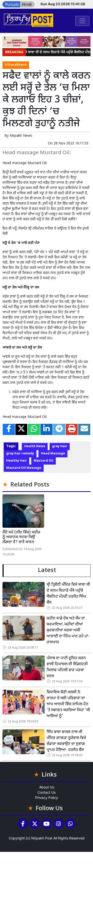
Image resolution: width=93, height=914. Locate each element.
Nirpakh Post (41, 838)
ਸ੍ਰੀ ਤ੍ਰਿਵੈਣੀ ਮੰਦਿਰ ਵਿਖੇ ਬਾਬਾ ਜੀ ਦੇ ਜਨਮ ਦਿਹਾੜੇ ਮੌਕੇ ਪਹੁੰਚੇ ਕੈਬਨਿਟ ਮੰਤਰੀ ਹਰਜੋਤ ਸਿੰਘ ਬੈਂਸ (68, 593)
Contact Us (46, 792)
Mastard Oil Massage (23, 468)
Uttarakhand (16, 65)
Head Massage (53, 454)
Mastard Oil (43, 461)
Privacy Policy (46, 797)
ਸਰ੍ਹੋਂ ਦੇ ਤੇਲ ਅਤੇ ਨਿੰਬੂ (52, 296)
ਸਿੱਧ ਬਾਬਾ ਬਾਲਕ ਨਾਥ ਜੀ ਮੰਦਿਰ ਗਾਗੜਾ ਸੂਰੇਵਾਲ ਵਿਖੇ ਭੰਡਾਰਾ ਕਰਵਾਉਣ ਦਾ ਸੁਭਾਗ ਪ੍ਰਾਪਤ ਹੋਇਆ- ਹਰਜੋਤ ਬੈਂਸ (66, 741)
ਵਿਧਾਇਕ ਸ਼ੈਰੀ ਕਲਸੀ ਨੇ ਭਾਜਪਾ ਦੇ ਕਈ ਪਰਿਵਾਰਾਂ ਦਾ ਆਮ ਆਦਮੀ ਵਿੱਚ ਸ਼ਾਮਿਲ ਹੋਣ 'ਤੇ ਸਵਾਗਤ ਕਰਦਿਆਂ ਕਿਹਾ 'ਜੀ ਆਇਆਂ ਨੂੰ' (68, 704)
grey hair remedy (20, 454)
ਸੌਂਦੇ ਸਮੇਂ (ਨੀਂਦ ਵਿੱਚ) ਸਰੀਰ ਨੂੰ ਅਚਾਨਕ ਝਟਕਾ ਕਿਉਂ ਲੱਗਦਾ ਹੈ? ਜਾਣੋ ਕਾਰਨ (21, 537)
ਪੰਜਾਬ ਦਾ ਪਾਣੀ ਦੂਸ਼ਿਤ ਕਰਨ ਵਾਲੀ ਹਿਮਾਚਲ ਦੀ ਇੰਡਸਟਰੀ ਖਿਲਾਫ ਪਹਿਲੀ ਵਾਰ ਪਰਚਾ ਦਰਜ (67, 667)
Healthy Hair (16, 461)
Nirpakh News (21, 135)
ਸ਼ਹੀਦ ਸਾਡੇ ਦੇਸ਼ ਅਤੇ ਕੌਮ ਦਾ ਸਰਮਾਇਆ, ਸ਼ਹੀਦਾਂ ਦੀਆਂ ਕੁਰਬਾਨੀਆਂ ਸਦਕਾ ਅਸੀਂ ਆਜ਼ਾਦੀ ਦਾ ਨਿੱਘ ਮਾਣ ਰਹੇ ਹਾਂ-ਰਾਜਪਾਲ (68, 630)
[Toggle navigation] (82, 21)
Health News (34, 446)
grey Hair (59, 446)
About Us (46, 787)
